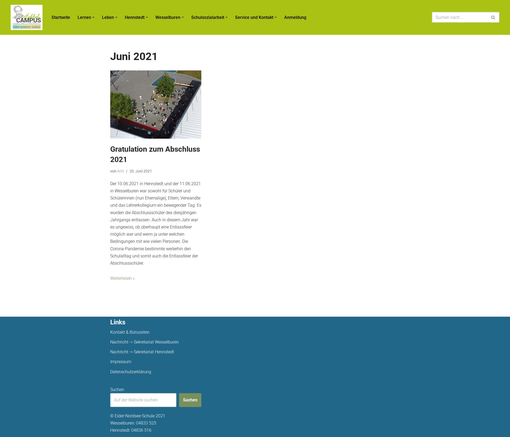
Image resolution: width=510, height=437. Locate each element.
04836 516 (141, 430)
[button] (93, 17)
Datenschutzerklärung (130, 371)
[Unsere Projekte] (26, 17)
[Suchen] (493, 17)
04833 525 (146, 423)
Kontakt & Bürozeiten (130, 332)
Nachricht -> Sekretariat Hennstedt (142, 351)
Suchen (117, 389)
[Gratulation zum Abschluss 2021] (155, 104)
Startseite (61, 17)
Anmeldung (295, 17)
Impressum (120, 361)
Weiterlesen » (122, 278)
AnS (120, 171)
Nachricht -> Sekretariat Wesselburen (144, 342)
